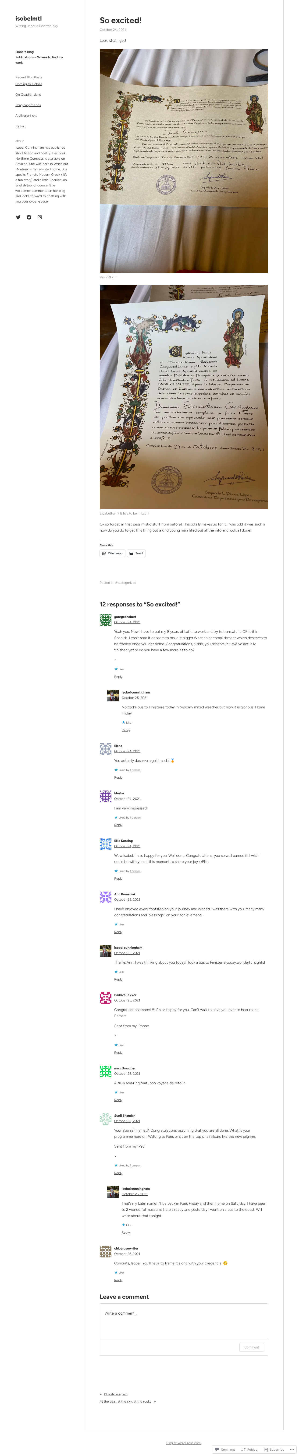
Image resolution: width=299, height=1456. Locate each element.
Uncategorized (125, 583)
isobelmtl (28, 18)
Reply (118, 677)
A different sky (26, 116)
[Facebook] (29, 217)
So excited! (121, 20)
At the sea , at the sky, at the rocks (125, 1402)
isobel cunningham (136, 692)
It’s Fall (20, 126)
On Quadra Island (28, 95)
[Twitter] (18, 217)
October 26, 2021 (127, 1121)
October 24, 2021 (127, 622)
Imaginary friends (28, 105)
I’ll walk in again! (116, 1394)
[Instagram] (40, 217)
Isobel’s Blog (24, 52)
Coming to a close (28, 84)
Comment (251, 1347)
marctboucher (124, 1068)
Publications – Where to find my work (39, 60)
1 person (135, 770)
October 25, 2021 (135, 698)
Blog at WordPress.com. (183, 1443)
